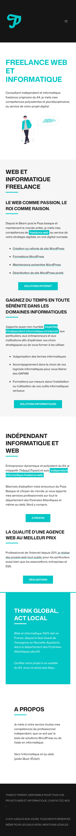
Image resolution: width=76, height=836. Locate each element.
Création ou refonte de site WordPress (38, 248)
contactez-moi (59, 800)
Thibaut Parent (29, 470)
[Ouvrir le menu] (66, 21)
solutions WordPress (39, 738)
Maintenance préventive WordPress (37, 265)
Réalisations (38, 579)
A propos (38, 518)
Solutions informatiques (38, 404)
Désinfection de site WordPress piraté (38, 273)
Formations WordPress (28, 256)
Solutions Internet (38, 286)
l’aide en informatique (28, 742)
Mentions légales (55, 824)
